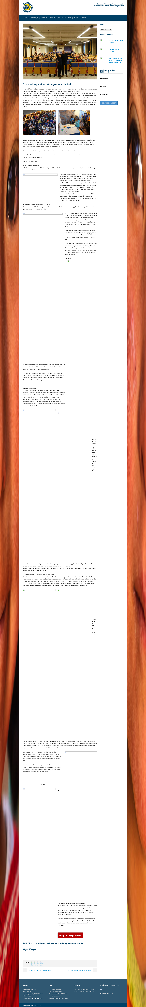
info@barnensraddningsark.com (32, 998)
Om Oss (52, 17)
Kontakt (83, 17)
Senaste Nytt (34, 17)
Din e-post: (104, 78)
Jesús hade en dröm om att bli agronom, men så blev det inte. (116, 60)
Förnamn (103, 86)
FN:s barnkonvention (64, 17)
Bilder (76, 17)
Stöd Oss (44, 17)
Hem (25, 17)
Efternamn (104, 94)
